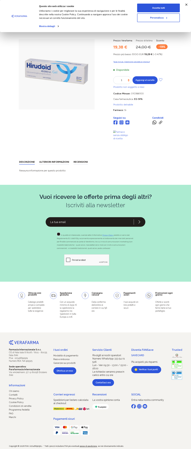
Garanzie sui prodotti (64, 363)
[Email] (127, 123)
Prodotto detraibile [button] (123, 104)
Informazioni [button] (17, 385)
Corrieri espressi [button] (64, 394)
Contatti (13, 394)
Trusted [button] (177, 349)
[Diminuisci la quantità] (129, 81)
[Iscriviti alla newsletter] (139, 222)
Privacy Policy (108, 235)
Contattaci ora (103, 382)
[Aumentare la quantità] (129, 79)
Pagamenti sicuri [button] (64, 418)
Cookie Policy (16, 402)
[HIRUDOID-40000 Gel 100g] (57, 71)
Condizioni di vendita (20, 406)
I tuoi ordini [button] (60, 349)
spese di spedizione (88, 446)
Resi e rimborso (61, 359)
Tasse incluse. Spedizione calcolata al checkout (131, 62)
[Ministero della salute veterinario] (177, 375)
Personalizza (157, 17)
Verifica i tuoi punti (148, 369)
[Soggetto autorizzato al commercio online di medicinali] (121, 135)
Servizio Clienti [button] (102, 349)
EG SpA (138, 99)
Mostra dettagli (47, 26)
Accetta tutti (158, 8)
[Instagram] (121, 123)
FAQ (11, 413)
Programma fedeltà (19, 409)
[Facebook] (115, 123)
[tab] (27, 162)
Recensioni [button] (99, 394)
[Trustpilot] (100, 406)
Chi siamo (14, 391)
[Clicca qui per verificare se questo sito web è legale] (177, 364)
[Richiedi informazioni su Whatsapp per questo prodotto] (154, 123)
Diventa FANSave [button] (142, 349)
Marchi (12, 417)
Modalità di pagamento (65, 355)
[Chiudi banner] (186, 5)
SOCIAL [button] (136, 394)
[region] (56, 74)
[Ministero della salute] (177, 355)
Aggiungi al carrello (145, 80)
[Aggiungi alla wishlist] (160, 80)
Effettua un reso (65, 371)
